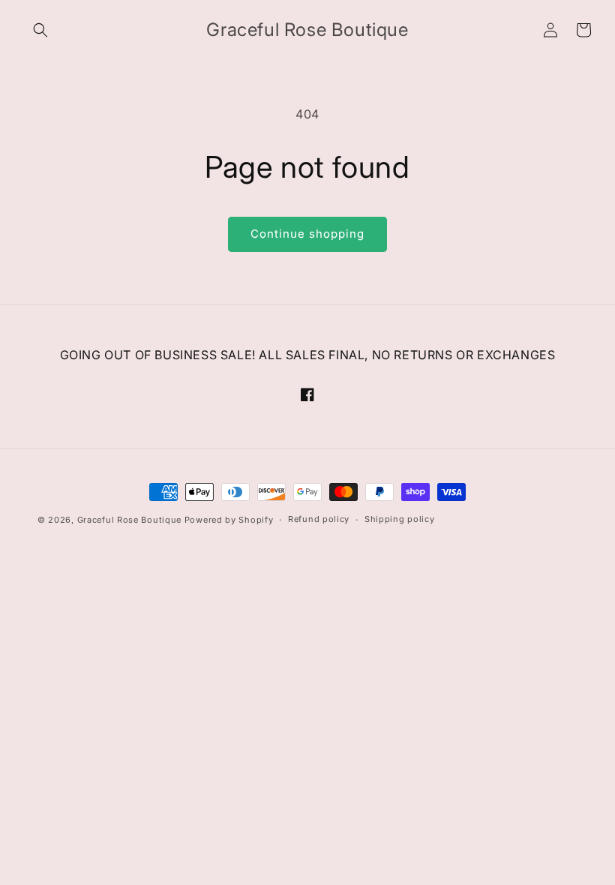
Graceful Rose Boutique (129, 519)
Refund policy (319, 519)
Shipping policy (399, 519)
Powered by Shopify (229, 519)
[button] (40, 30)
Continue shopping (307, 233)
